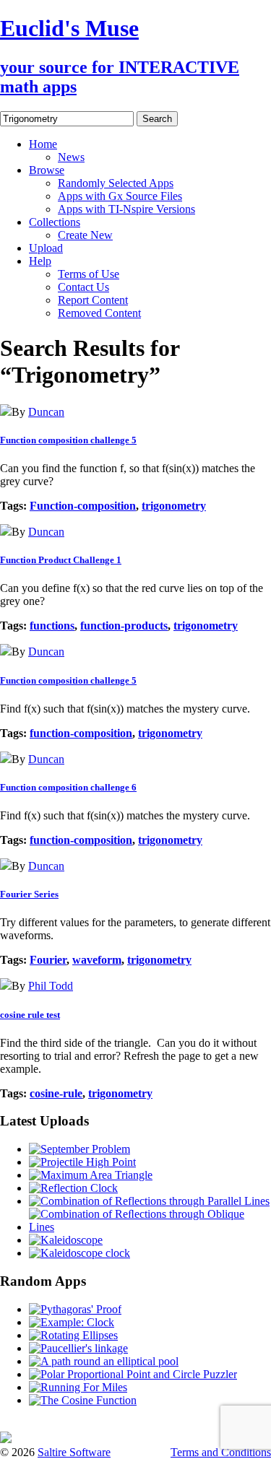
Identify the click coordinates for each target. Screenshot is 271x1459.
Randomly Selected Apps (115, 183)
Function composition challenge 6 (68, 787)
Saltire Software (74, 1452)
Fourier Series (29, 894)
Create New (85, 235)
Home (43, 144)
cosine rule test (30, 1014)
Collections (54, 222)
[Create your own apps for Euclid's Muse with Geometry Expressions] (6, 1439)
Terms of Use (88, 274)
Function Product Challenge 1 (60, 559)
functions (52, 625)
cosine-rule (56, 1093)
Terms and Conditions (221, 1452)
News (71, 157)
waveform (96, 960)
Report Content (93, 300)
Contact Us (83, 287)
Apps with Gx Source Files (120, 196)
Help (40, 261)
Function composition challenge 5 (68, 440)
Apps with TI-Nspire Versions (126, 209)
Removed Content (99, 313)
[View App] (6, 412)
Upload (46, 248)
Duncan (46, 412)
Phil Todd (50, 986)
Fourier (48, 960)
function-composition (81, 733)
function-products (124, 625)
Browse (46, 170)
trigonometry (174, 506)
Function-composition (83, 506)
